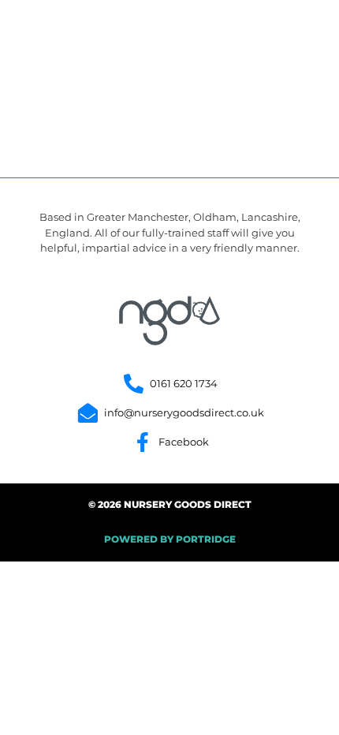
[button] (286, 41)
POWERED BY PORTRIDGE (170, 539)
